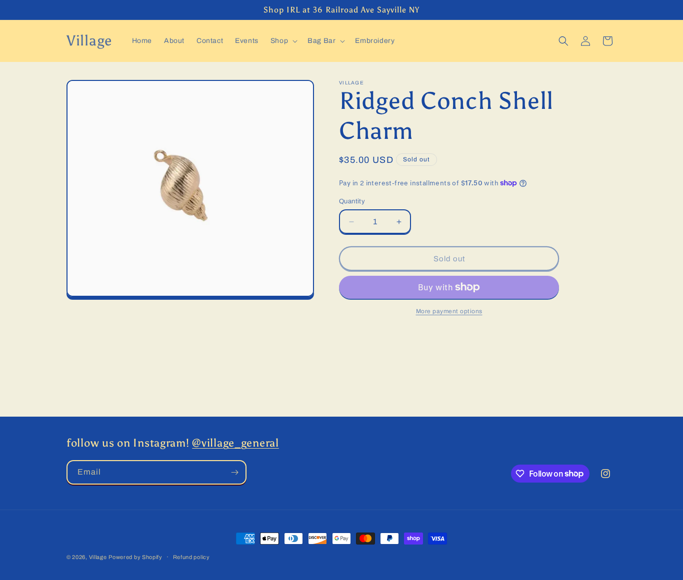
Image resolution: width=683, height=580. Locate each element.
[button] (283, 40)
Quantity (352, 201)
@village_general (235, 443)
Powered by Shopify (135, 557)
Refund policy (191, 557)
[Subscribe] (235, 472)
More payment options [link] (449, 311)
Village (98, 557)
